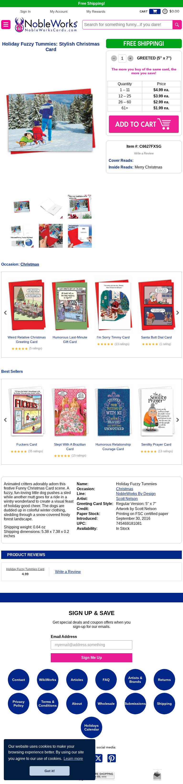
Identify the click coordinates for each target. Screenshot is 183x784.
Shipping (164, 703)
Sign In (25, 11)
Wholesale (106, 703)
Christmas (29, 264)
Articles (77, 680)
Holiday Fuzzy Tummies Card (25, 569)
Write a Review (144, 153)
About (77, 703)
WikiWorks (47, 680)
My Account (58, 11)
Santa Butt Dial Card (156, 337)
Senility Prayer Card (156, 444)
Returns (164, 680)
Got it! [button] (50, 771)
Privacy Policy (19, 703)
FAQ (106, 680)
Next (175, 312)
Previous (7, 312)
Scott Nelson (127, 499)
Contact (18, 680)
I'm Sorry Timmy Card (113, 337)
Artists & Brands (135, 680)
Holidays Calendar (91, 727)
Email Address (64, 637)
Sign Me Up (91, 658)
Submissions (135, 703)
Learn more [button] (73, 759)
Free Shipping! (91, 3)
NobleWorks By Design (136, 494)
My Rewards (95, 11)
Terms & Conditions (48, 703)
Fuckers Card (26, 444)
